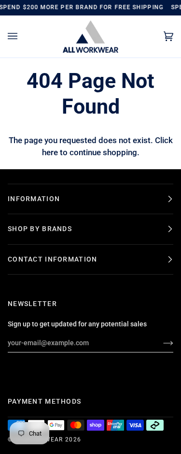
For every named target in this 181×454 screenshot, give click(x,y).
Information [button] (34, 199)
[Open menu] (22, 36)
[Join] (160, 343)
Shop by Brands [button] (40, 229)
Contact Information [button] (52, 259)
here (50, 152)
